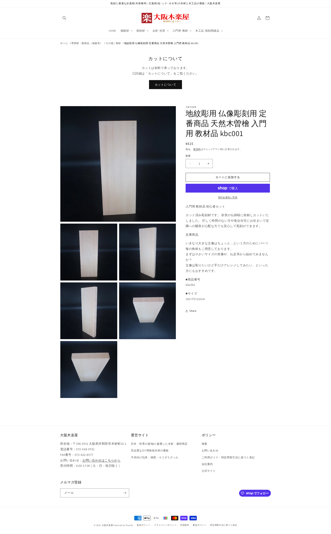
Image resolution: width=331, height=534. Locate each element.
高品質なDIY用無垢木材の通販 (150, 450)
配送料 (197, 149)
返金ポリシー (143, 525)
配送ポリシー (199, 525)
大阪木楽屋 (107, 525)
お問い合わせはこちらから (101, 460)
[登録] (124, 492)
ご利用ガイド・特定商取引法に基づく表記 (228, 457)
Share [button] (193, 311)
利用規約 (184, 525)
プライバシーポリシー (165, 525)
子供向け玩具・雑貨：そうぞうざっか (154, 457)
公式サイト (209, 470)
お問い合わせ (210, 450)
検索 (204, 443)
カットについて (165, 84)
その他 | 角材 (113, 43)
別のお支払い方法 (227, 197)
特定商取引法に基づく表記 (223, 525)
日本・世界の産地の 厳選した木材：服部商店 (159, 443)
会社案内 (207, 464)
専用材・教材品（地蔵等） (86, 43)
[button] (64, 18)
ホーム (64, 43)
